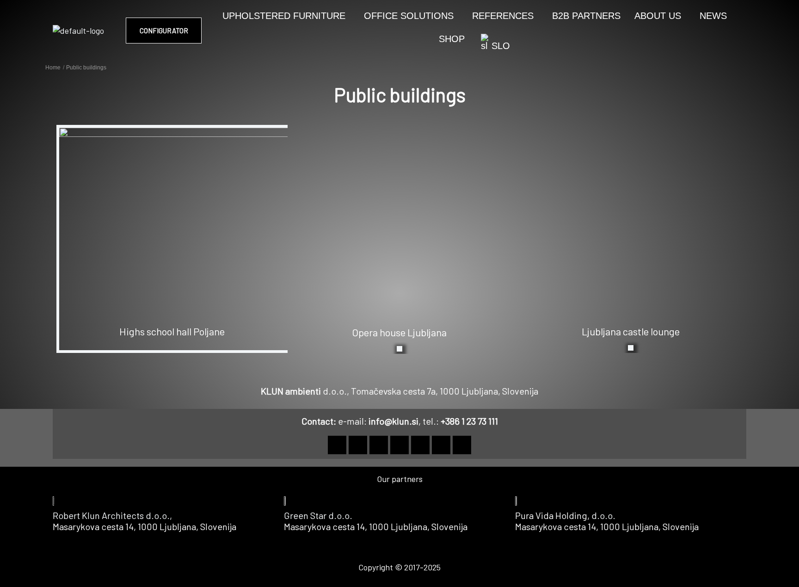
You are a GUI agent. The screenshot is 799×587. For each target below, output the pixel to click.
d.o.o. (603, 515)
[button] (286, 15)
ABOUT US (657, 16)
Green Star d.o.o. (318, 515)
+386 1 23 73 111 (469, 420)
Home (53, 67)
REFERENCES (503, 16)
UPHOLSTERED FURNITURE (283, 16)
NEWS (713, 16)
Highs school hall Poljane (172, 331)
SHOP (452, 39)
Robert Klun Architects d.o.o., (113, 515)
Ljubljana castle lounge (631, 331)
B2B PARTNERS (586, 16)
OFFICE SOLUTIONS (409, 16)
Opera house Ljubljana (399, 332)
